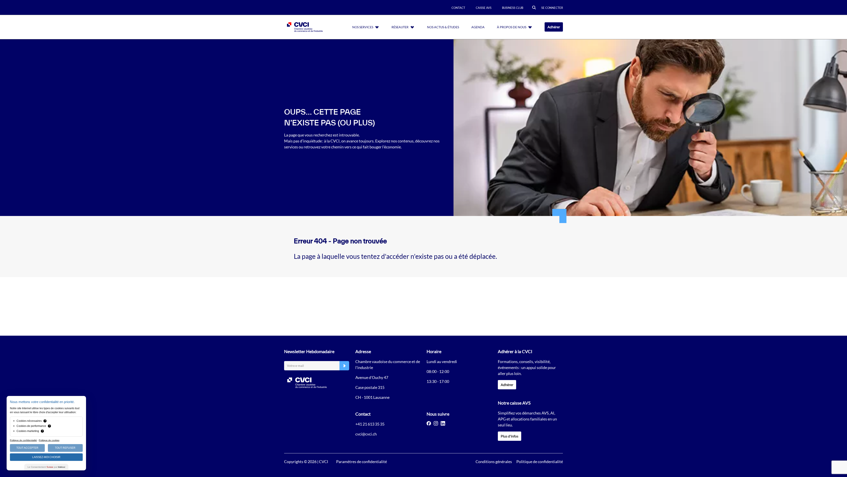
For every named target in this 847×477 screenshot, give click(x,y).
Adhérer (553, 27)
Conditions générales (494, 461)
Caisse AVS (483, 7)
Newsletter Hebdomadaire (309, 351)
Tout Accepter (27, 447)
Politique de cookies (49, 440)
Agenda (478, 27)
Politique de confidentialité (539, 461)
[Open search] (534, 8)
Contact (458, 7)
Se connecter (552, 7)
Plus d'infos (509, 436)
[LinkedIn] (443, 423)
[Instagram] (436, 423)
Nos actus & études (443, 27)
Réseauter (400, 27)
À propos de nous (511, 27)
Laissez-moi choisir (46, 457)
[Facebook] (429, 423)
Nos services (362, 27)
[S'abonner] (344, 366)
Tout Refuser (65, 447)
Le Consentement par (46, 467)
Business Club (512, 7)
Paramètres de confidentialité (361, 461)
